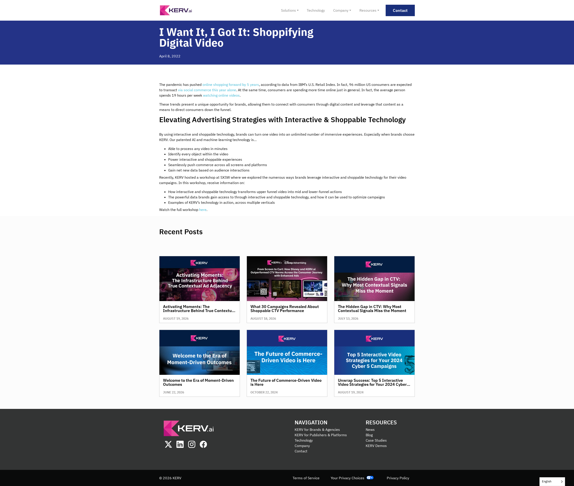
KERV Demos (376, 445)
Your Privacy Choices (347, 478)
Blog (369, 435)
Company (302, 445)
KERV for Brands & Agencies (317, 429)
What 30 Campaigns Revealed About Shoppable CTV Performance (284, 308)
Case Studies (376, 440)
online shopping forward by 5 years (230, 84)
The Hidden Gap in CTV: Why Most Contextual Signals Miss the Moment (372, 308)
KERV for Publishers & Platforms (321, 435)
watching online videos (221, 95)
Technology (304, 440)
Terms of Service (306, 478)
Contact (301, 451)
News (370, 429)
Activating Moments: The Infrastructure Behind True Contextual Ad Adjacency (199, 310)
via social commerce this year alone (207, 90)
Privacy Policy (398, 478)
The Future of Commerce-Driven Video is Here (286, 382)
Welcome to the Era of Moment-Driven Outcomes (198, 382)
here (203, 209)
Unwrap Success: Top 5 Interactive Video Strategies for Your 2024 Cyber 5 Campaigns (374, 384)
